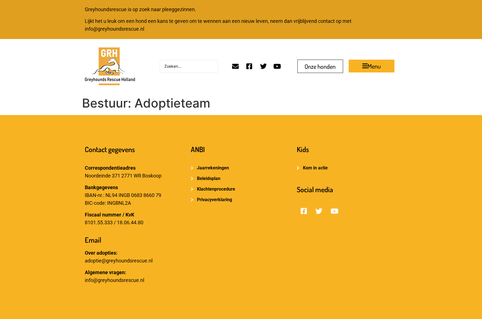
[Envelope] (235, 66)
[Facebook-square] (249, 66)
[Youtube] (277, 66)
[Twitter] (263, 66)
